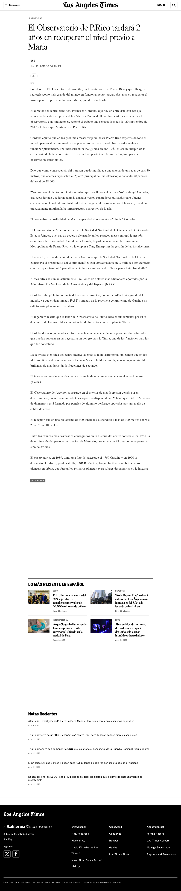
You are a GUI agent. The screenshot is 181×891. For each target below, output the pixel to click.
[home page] (90, 4)
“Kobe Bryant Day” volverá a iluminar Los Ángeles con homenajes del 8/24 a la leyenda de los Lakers (131, 601)
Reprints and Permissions (162, 854)
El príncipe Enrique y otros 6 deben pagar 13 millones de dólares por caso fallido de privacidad (83, 763)
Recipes (113, 841)
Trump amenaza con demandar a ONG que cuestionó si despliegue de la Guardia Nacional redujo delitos (88, 749)
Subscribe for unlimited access (19, 834)
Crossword (115, 827)
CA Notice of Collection (72, 882)
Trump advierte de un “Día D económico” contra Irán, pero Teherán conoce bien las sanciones (82, 735)
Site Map (8, 839)
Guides (113, 847)
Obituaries (115, 834)
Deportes (120, 591)
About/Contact (155, 827)
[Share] (34, 76)
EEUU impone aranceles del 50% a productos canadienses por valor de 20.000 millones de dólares (69, 601)
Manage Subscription (159, 847)
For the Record (155, 834)
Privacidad (56, 882)
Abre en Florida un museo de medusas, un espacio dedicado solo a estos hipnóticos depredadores (130, 630)
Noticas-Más (35, 18)
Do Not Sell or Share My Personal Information (103, 882)
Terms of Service (43, 882)
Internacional (60, 620)
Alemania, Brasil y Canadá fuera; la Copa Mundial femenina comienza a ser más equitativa (81, 721)
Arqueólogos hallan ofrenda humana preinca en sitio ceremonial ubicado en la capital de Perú (69, 630)
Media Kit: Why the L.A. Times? (85, 850)
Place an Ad (78, 841)
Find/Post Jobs (80, 834)
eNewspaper (78, 827)
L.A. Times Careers (158, 841)
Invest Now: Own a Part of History (86, 863)
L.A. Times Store (119, 854)
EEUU (55, 591)
